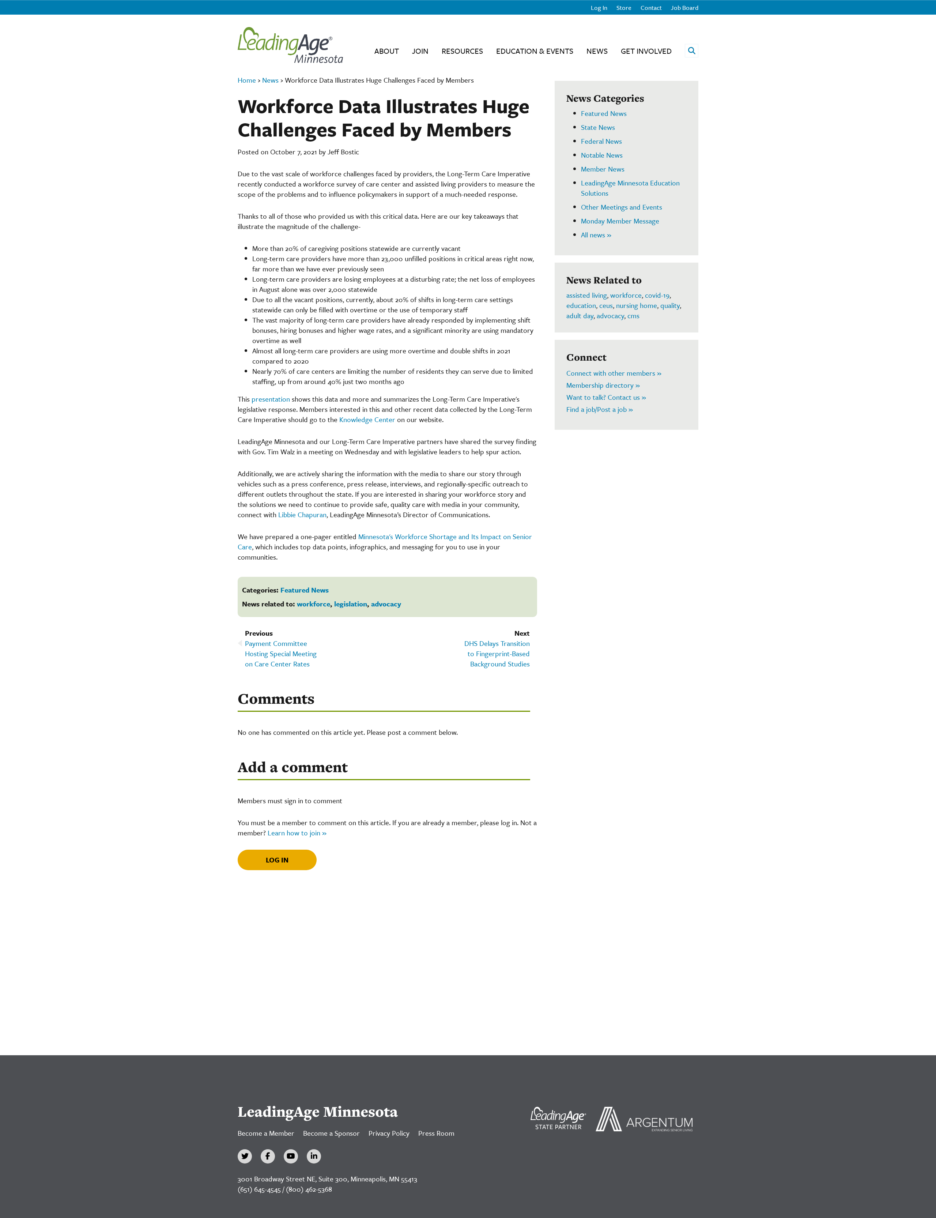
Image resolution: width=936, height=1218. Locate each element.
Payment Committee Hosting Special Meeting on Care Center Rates (281, 653)
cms (633, 315)
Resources (462, 50)
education (581, 305)
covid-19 (657, 295)
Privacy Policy (389, 1133)
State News (598, 127)
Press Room (436, 1133)
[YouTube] (291, 1156)
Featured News (304, 590)
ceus (606, 305)
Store (623, 7)
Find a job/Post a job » (599, 409)
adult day (579, 315)
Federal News (601, 141)
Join (420, 50)
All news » (596, 235)
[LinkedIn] (314, 1156)
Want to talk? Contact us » (606, 397)
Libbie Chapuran (302, 514)
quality (670, 305)
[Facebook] (268, 1156)
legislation (350, 604)
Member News (602, 169)
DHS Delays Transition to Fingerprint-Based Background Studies (497, 653)
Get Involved (646, 50)
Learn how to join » (297, 833)
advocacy (386, 604)
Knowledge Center (367, 419)
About (386, 50)
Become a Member (266, 1133)
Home (247, 80)
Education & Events (534, 50)
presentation (271, 399)
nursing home (636, 305)
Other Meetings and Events (621, 207)
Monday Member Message (620, 221)
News (597, 50)
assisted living (586, 295)
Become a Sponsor (331, 1133)
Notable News (602, 155)
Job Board (684, 7)
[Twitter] (245, 1156)
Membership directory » (603, 385)
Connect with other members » (613, 373)
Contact (651, 7)
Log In (599, 7)
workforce (313, 604)
